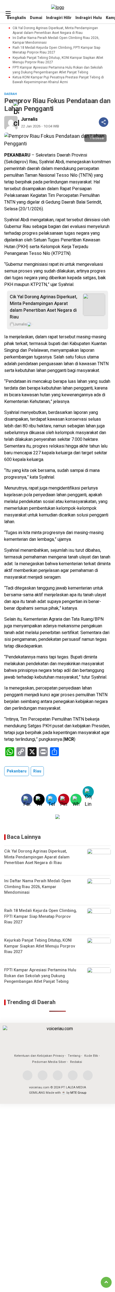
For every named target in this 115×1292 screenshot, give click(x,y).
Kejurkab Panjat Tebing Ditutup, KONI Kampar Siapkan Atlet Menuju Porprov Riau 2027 (58, 60)
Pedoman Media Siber (49, 1062)
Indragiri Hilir (58, 18)
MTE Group (78, 1092)
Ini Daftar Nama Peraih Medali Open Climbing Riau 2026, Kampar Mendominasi (56, 40)
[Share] (103, 122)
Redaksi (76, 1062)
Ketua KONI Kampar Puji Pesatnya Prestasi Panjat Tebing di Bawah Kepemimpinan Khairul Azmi (58, 80)
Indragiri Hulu (88, 18)
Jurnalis (29, 119)
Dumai (36, 18)
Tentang (74, 1056)
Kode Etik (91, 1056)
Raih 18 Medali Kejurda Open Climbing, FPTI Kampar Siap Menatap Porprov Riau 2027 (56, 50)
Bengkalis (16, 18)
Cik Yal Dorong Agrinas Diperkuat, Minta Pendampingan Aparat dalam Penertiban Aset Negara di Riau (55, 30)
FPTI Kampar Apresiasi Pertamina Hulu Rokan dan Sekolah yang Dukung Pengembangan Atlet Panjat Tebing (58, 70)
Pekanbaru (17, 771)
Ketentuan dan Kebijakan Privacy (39, 1056)
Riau (37, 771)
